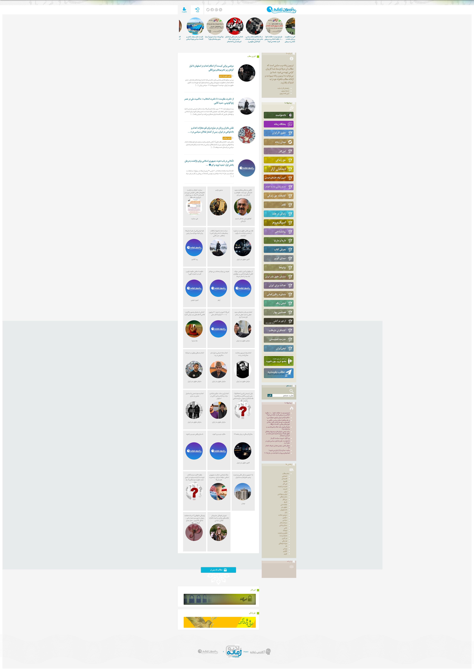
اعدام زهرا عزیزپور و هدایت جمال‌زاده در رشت (243, 354)
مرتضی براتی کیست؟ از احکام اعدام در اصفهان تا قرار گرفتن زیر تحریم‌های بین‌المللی (211, 68)
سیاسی (285, 520)
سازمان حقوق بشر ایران (243, 341)
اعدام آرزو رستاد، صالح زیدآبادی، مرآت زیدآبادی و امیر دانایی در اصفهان (219, 396)
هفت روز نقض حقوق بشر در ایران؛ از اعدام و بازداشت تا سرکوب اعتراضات (243, 233)
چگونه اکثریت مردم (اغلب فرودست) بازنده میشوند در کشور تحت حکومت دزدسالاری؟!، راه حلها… (194, 478)
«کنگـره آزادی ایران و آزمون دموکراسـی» (278, 418)
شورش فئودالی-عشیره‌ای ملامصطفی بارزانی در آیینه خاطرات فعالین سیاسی (219, 518)
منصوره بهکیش (227, 138)
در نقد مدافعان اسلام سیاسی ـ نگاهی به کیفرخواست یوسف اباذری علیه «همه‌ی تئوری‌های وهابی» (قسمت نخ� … (278, 422)
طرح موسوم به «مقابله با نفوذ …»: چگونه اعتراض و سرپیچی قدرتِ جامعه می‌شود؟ (277, 39)
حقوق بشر (284, 507)
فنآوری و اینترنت (282, 533)
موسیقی (284, 541)
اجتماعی (284, 476)
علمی (285, 528)
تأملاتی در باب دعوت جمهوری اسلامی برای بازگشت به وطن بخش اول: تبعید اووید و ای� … (209, 163)
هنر (286, 546)
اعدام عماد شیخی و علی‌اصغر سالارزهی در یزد (219, 354)
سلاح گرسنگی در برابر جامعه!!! (243, 434)
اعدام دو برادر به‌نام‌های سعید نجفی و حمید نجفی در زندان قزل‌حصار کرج (243, 315)
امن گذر (285, 484)
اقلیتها (285, 481)
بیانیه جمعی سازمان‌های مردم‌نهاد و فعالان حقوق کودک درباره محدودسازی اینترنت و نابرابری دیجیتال (277, 434)
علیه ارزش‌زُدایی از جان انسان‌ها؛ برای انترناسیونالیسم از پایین (194, 232)
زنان (286, 512)
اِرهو (219, 300)
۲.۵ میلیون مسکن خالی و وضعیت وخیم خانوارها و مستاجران (243, 476)
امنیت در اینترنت (282, 486)
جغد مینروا (195, 341)
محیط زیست (283, 536)
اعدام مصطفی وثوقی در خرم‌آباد (194, 353)
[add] (184, 10)
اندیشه (285, 489)
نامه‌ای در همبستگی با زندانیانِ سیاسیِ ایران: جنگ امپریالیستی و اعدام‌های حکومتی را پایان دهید (238, 40)
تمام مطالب (285, 474)
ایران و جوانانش (282, 494)
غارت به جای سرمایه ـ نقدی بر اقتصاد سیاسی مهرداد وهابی (198, 38)
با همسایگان (283, 497)
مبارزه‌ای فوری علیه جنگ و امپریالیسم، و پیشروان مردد (278, 428)
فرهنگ (285, 530)
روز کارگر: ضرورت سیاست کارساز (280, 438)
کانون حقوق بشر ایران (225, 76)
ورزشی (285, 549)
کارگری (285, 551)
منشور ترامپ (219, 190)
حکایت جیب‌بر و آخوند (219, 434)
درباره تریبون (285, 91)
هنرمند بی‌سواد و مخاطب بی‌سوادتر (219, 272)
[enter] (197, 10)
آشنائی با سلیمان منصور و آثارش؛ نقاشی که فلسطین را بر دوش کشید (194, 314)
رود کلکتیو (195, 259)
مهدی (243, 504)
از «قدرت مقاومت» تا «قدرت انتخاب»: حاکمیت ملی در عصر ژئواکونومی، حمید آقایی (209, 101)
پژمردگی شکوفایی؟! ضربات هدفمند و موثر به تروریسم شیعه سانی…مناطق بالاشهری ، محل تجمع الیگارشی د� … (194, 519)
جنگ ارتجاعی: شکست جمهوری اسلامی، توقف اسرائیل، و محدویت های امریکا (219, 477)
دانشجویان (283, 510)
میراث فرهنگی (283, 543)
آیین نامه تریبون (284, 93)
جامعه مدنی (284, 505)
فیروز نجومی (194, 300)
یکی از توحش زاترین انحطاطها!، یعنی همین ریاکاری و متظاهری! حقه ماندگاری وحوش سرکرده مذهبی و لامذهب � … (243, 397)
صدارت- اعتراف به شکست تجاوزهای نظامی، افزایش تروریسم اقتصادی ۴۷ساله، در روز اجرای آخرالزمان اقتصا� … (195, 194)
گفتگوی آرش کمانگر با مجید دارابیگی (243, 220)
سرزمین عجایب (282, 515)
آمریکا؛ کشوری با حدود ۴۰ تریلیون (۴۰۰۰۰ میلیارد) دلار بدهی (219, 314)
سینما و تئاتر (283, 523)
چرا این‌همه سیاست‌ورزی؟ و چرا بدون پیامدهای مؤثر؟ (218, 38)
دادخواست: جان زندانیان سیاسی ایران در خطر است (277, 442)
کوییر (285, 554)
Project (246, 652)
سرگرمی (285, 518)
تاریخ (285, 502)
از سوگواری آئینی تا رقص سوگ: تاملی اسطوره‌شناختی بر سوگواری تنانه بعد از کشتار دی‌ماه (243, 274)
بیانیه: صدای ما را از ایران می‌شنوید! (279, 450)
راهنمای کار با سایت (283, 88)
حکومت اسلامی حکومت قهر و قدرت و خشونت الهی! (194, 273)
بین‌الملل (285, 499)
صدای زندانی (283, 525)
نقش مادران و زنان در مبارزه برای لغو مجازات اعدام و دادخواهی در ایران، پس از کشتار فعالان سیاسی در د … (211, 130)
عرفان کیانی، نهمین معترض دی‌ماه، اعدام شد (278, 447)
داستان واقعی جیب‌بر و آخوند (194, 434)
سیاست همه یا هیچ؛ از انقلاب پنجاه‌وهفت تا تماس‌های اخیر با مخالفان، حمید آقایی (219, 233)
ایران (285, 492)
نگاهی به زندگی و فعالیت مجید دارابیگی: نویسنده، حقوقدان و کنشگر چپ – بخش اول (243, 193)
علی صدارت (194, 219)
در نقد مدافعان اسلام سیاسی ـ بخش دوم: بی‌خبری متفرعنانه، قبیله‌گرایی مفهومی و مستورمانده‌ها (257, 40)
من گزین (284, 538)
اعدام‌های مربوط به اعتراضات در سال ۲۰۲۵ (277, 453)
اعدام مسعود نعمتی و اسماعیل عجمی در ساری (195, 395)
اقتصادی (284, 479)
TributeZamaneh (281, 9)
